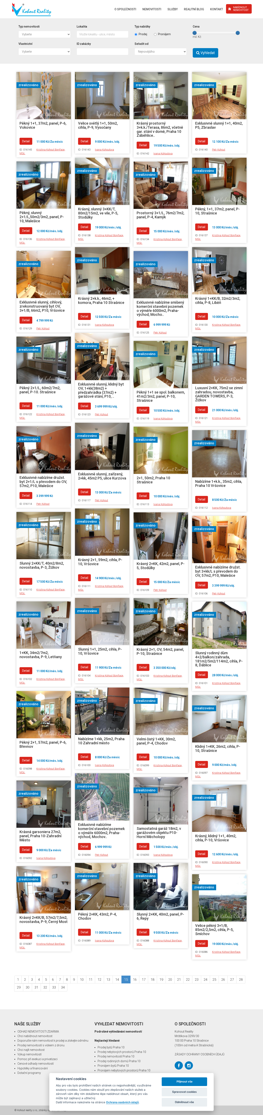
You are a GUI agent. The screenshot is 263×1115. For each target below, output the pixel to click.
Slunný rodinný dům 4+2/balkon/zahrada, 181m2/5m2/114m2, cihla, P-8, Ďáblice (219, 659)
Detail (26, 141)
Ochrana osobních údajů (122, 1102)
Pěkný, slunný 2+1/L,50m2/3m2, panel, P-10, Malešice (42, 217)
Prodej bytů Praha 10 (111, 1047)
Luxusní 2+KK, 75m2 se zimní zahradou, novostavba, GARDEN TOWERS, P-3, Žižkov (219, 394)
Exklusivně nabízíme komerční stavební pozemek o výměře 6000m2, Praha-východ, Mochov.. (101, 830)
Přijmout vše (184, 1081)
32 (45, 987)
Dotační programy (29, 1072)
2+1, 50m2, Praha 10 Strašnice (153, 480)
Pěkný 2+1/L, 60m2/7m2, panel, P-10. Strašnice (40, 390)
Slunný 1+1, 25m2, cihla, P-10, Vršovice (100, 651)
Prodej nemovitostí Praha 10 (116, 1056)
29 (19, 987)
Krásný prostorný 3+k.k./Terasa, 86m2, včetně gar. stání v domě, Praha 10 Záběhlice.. (160, 129)
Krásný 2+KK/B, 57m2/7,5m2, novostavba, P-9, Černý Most (44, 919)
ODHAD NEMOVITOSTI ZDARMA (38, 1031)
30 (27, 987)
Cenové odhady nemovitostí (35, 1063)
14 (117, 979)
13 (108, 979)
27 (232, 979)
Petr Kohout (218, 149)
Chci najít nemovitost (31, 1049)
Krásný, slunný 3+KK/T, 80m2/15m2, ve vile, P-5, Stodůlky (98, 213)
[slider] (195, 33)
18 (152, 979)
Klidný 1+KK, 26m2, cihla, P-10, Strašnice (217, 748)
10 (82, 979)
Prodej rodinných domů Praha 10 (119, 1061)
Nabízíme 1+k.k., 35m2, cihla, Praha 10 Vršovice (218, 483)
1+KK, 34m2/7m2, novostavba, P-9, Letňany (41, 655)
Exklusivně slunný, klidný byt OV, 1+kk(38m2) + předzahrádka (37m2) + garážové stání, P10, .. (101, 390)
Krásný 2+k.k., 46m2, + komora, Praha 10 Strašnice (101, 300)
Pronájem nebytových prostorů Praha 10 (124, 1070)
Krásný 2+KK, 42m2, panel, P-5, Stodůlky (161, 566)
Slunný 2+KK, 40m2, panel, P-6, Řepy (160, 916)
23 (196, 979)
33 (54, 987)
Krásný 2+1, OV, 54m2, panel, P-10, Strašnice (160, 651)
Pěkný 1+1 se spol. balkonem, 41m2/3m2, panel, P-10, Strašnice (161, 396)
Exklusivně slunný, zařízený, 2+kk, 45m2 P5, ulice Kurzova (102, 476)
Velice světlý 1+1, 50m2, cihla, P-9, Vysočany (98, 125)
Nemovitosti (151, 9)
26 (223, 979)
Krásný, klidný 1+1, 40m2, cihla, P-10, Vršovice (215, 838)
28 (241, 979)
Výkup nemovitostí (29, 1054)
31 (36, 987)
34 (63, 987)
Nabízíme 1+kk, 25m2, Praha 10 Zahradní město (101, 741)
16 (135, 979)
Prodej (143, 34)
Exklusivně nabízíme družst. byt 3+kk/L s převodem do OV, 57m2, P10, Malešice (218, 571)
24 (205, 979)
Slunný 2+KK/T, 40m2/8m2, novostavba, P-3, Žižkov (42, 565)
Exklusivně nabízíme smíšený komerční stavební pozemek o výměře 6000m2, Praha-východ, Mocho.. (160, 308)
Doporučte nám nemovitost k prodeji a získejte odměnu (52, 1040)
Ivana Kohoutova (104, 149)
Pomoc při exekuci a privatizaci (37, 1059)
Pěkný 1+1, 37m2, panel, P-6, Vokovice (43, 125)
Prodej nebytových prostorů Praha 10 (122, 1052)
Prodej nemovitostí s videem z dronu (41, 1045)
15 (126, 979)
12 (99, 979)
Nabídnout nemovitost (241, 9)
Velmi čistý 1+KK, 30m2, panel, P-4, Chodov (156, 741)
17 (143, 979)
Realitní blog (194, 9)
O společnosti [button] (125, 9)
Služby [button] (172, 9)
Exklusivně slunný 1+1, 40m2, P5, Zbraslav (219, 125)
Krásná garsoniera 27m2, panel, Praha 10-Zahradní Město (40, 836)
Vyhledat (207, 53)
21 (179, 979)
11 (90, 979)
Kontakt (216, 9)
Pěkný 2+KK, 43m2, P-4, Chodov (97, 916)
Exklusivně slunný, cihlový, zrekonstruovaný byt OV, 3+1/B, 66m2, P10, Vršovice (42, 306)
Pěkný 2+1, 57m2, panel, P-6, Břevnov (43, 744)
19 (161, 979)
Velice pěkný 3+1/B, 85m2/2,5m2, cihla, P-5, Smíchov (214, 929)
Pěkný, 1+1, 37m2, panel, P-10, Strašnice (217, 211)
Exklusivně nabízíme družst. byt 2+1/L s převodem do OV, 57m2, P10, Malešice (43, 481)
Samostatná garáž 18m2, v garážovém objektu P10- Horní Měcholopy (159, 832)
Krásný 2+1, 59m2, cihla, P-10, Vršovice (100, 562)
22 (188, 979)
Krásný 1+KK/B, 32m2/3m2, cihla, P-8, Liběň (217, 300)
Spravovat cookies (184, 1091)
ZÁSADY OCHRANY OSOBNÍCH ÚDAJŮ (199, 1054)
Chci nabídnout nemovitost (34, 1036)
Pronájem (164, 34)
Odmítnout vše (184, 1102)
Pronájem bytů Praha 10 (113, 1065)
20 (170, 979)
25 (214, 979)
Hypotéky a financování (32, 1068)
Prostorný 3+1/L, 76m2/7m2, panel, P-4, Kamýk (160, 215)
